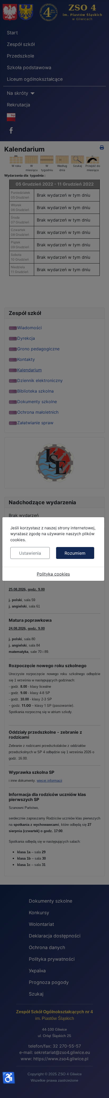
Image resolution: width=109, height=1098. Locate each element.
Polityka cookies (53, 574)
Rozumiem (75, 553)
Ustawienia (30, 553)
